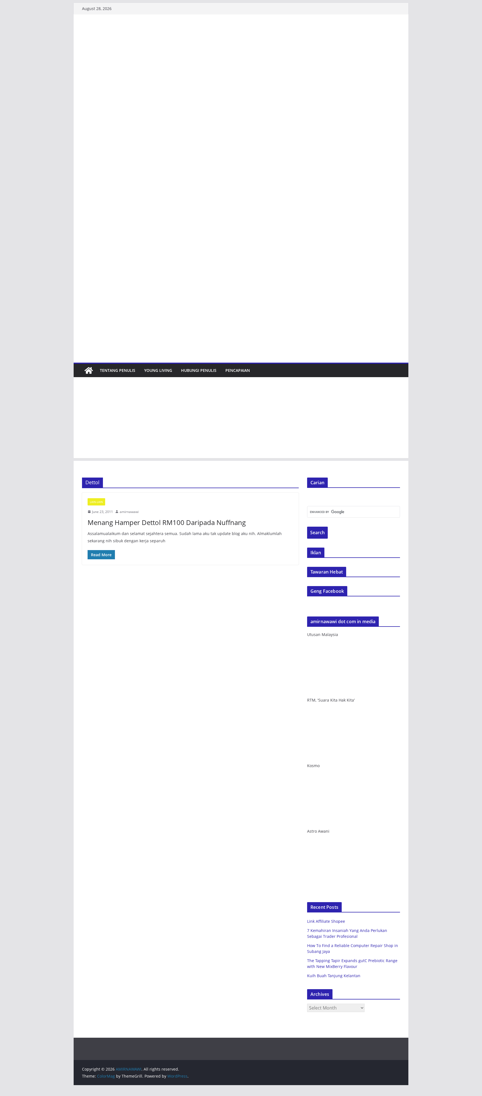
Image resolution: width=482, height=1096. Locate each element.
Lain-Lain (96, 502)
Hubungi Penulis (198, 370)
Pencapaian (237, 370)
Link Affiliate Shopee (326, 921)
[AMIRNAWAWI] (241, 31)
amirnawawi (129, 511)
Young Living (158, 370)
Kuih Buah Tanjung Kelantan (333, 975)
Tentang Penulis (117, 370)
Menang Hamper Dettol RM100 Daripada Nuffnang (167, 522)
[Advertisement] (241, 419)
